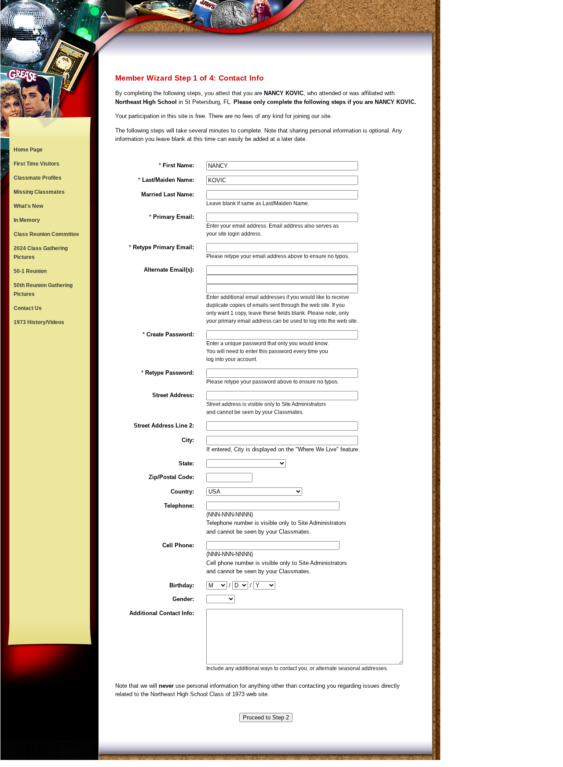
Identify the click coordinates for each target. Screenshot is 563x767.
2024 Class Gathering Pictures (41, 252)
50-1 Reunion (30, 271)
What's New (28, 206)
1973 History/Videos (39, 322)
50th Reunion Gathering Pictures (43, 289)
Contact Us (28, 308)
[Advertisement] (50, 475)
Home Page (28, 150)
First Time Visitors (36, 164)
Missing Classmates (39, 192)
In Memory (27, 220)
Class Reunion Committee (46, 234)
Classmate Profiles (38, 178)
